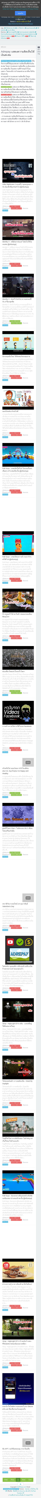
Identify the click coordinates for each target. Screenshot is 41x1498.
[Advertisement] (18, 142)
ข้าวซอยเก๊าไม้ (28, 1495)
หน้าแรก (3, 47)
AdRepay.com (22, 1487)
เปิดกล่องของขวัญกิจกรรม (27, 34)
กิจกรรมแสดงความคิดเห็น (26, 32)
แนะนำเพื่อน (11, 30)
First (5, 1480)
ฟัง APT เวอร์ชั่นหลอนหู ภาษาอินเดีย (16, 1449)
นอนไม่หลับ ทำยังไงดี (10, 411)
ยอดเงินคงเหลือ (31, 28)
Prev (12, 1480)
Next (23, 1480)
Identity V (28, 1489)
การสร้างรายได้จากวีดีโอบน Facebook (16, 726)
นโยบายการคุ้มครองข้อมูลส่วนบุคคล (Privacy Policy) (20, 9)
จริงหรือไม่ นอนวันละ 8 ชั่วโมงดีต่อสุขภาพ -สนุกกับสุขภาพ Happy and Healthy (15, 770)
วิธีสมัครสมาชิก (10, 28)
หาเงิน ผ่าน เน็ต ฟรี (24, 1491)
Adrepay (6, 51)
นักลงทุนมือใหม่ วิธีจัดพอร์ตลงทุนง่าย (16, 356)
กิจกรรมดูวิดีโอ (12, 32)
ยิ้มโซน (33, 1489)
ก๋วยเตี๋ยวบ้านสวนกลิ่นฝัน (16, 1495)
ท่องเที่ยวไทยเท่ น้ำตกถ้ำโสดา (13, 671)
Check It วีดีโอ (22, 36)
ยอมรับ (20, 13)
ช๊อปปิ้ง (15, 1491)
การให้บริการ (21, 28)
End (30, 1480)
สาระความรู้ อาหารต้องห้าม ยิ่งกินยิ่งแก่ (17, 1284)
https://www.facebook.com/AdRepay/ (20, 24)
